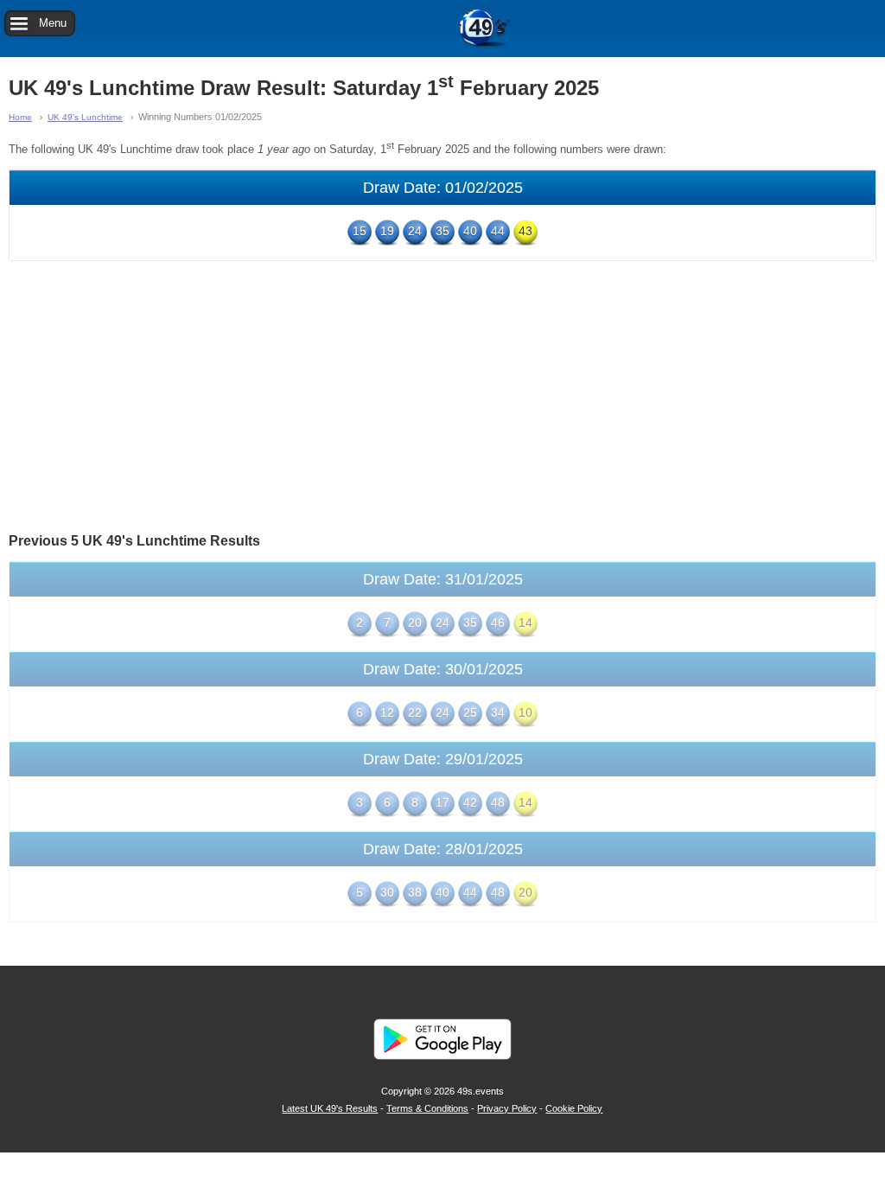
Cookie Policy (573, 1108)
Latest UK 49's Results (330, 1108)
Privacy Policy (507, 1108)
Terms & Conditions (427, 1108)
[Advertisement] (442, 395)
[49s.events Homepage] (442, 28)
